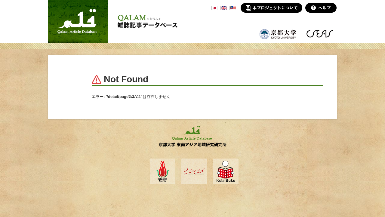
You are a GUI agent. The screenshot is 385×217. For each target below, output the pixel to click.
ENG (223, 8)
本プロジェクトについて (271, 8)
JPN (214, 8)
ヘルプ (321, 8)
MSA (232, 8)
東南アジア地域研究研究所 (319, 34)
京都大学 (278, 34)
